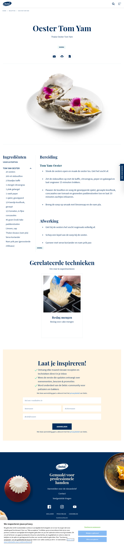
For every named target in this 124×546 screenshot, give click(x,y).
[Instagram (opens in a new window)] (62, 507)
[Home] (7, 3)
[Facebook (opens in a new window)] (49, 507)
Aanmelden (62, 426)
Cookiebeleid (73, 514)
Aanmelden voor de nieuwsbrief (62, 488)
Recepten (12, 11)
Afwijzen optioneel (92, 533)
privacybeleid (75, 393)
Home (4, 11)
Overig (61, 47)
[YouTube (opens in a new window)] (75, 507)
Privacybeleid (61, 514)
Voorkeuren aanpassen (92, 527)
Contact (62, 493)
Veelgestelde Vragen (62, 498)
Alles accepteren (92, 539)
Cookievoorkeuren (62, 518)
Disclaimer (50, 514)
